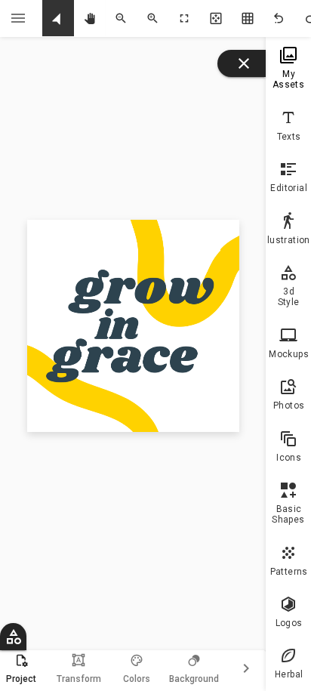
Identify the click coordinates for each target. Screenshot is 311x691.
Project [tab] (21, 679)
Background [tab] (194, 679)
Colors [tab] (136, 679)
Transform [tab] (79, 668)
